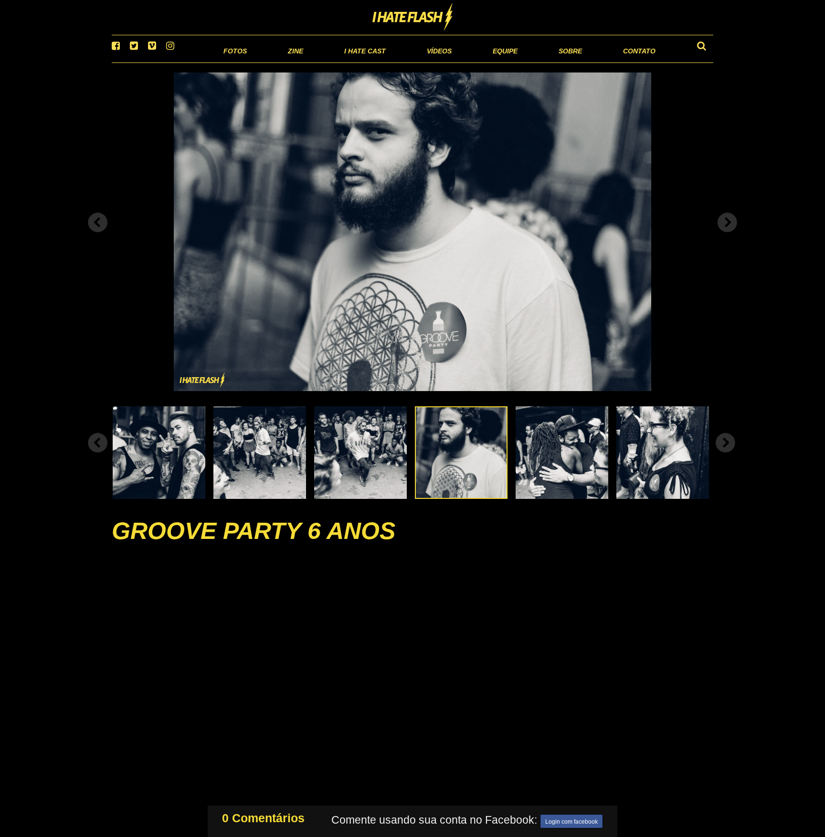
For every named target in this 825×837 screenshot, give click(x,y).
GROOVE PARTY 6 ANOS (253, 542)
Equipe (477, 61)
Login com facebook (571, 819)
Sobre (551, 61)
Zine (234, 61)
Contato (630, 61)
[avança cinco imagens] (98, 454)
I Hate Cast (313, 61)
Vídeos (402, 61)
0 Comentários (263, 816)
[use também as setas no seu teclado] (98, 235)
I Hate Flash (412, 17)
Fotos (169, 61)
